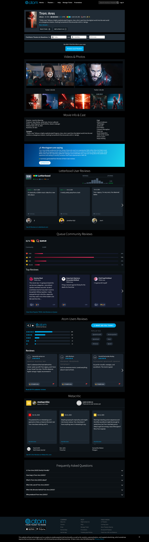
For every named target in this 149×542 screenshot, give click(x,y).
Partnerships (63, 530)
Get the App (63, 532)
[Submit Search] (117, 2)
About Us (62, 522)
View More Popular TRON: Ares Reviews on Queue (41, 312)
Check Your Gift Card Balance (109, 532)
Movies (41, 2)
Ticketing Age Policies (86, 532)
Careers (62, 524)
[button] (59, 37)
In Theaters (104, 522)
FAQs (82, 524)
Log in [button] (122, 2)
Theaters (50, 2)
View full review (32, 441)
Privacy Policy (99, 539)
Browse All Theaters (106, 530)
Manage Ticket (85, 527)
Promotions (84, 530)
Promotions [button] (78, 2)
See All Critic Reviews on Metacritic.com (38, 455)
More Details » (43, 25)
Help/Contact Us (85, 522)
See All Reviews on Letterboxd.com (37, 227)
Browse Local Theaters (74, 49)
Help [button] (59, 2)
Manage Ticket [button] (67, 2)
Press (61, 527)
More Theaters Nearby (107, 527)
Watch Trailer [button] (44, 29)
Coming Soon (104, 524)
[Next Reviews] (122, 205)
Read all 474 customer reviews (36, 389)
